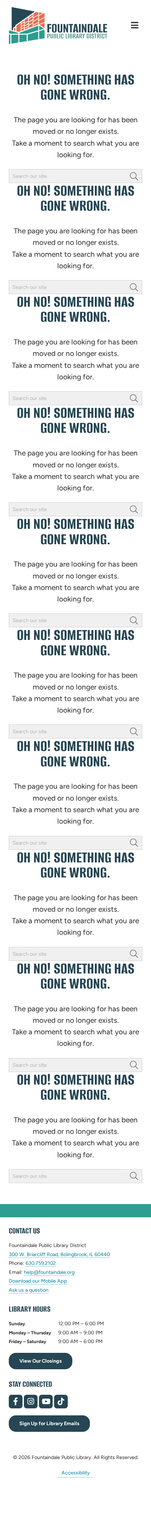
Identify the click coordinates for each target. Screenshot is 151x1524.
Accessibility (75, 1473)
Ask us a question (28, 1290)
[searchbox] (75, 176)
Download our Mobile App (38, 1281)
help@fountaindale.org (49, 1272)
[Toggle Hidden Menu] (134, 25)
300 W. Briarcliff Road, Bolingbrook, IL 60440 (59, 1254)
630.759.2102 (41, 1263)
